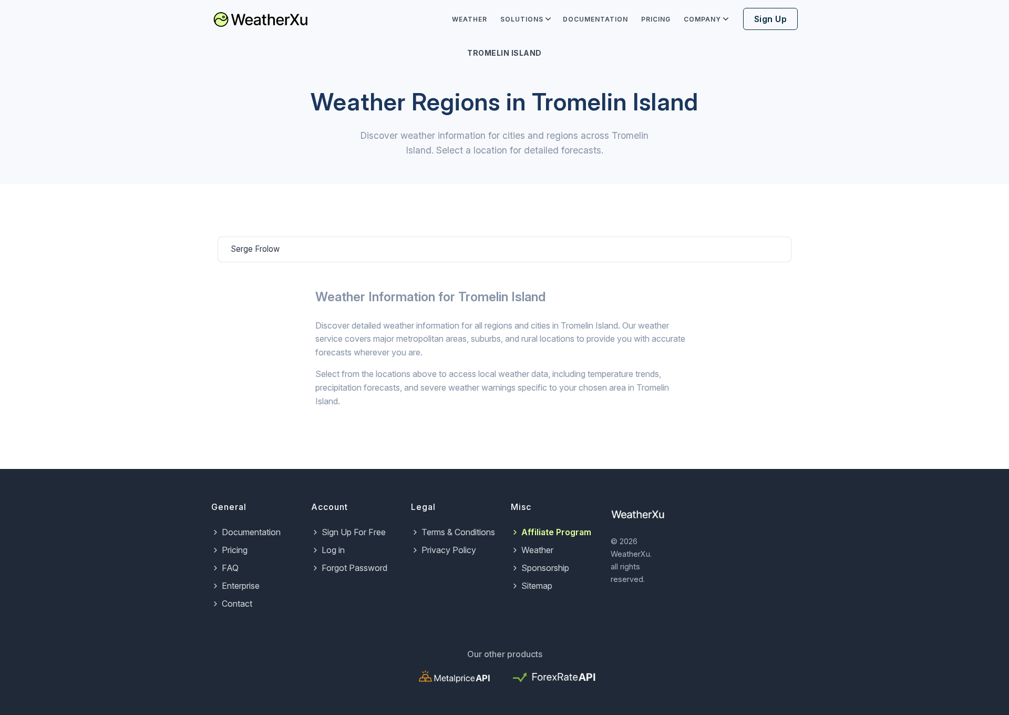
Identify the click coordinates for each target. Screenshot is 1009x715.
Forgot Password (354, 568)
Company (702, 19)
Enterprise (241, 585)
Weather (469, 19)
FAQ (230, 568)
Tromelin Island (504, 52)
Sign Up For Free (354, 532)
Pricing (656, 19)
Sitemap (536, 585)
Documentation (595, 19)
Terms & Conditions (458, 532)
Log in (333, 550)
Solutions (521, 19)
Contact (237, 603)
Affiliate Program (556, 532)
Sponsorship (545, 568)
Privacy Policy (448, 550)
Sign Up (770, 19)
